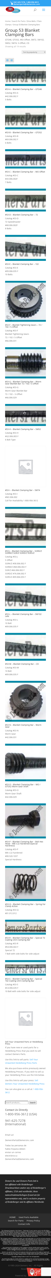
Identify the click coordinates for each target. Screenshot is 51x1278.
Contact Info (24, 1224)
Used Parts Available (28, 1217)
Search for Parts (18, 21)
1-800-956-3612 (32, 2)
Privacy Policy (33, 1220)
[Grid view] (7, 60)
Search (33, 1102)
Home (7, 21)
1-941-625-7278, (19, 2)
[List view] (11, 60)
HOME (12, 1217)
